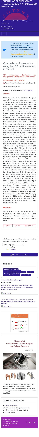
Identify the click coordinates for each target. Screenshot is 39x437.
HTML (18, 225)
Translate (12, 249)
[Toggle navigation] (4, 34)
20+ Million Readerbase (20, 255)
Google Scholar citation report (11, 280)
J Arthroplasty (28, 90)
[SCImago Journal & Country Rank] (19, 323)
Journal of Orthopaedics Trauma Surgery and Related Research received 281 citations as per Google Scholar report (17, 287)
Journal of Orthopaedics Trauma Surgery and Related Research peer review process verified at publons (18, 301)
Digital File (30, 225)
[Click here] (19, 293)
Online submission (11, 406)
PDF (8, 225)
